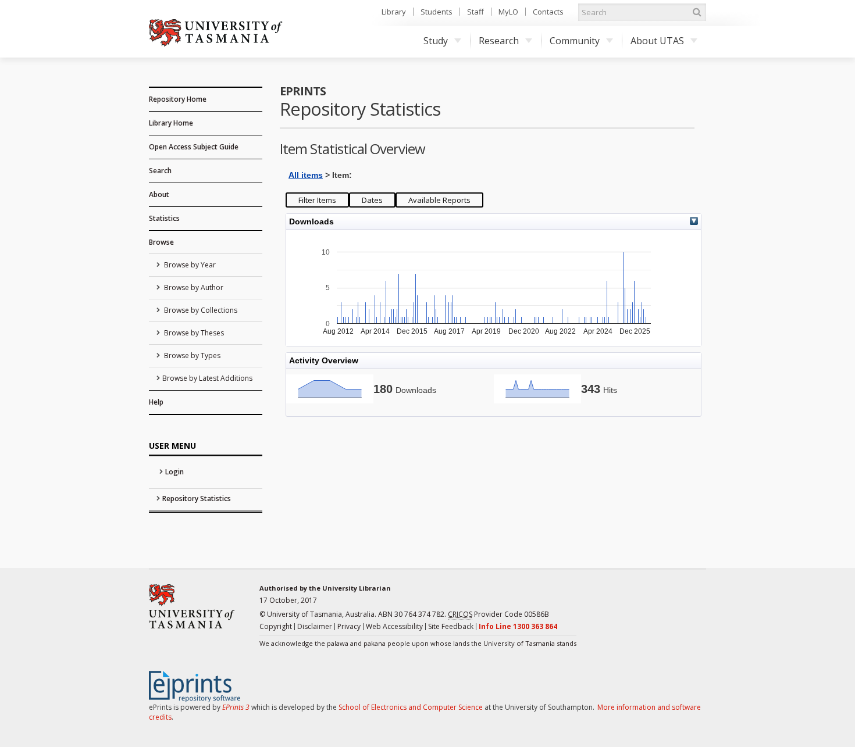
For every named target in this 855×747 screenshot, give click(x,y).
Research (499, 40)
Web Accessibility (394, 626)
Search (160, 171)
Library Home (171, 123)
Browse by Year (189, 265)
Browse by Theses (193, 333)
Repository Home (177, 99)
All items (305, 175)
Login (174, 472)
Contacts (548, 11)
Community (575, 40)
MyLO (508, 11)
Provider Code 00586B (498, 614)
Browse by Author (192, 287)
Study (435, 40)
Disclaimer (314, 626)
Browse (161, 242)
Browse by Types (191, 355)
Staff (475, 11)
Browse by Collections (199, 310)
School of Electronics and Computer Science (411, 707)
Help (156, 402)
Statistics (164, 218)
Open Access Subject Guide (193, 147)
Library (394, 11)
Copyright (275, 626)
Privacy (349, 626)
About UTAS (657, 40)
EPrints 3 (236, 707)
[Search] (696, 12)
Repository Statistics (196, 498)
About (159, 194)
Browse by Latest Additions (207, 378)
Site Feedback (450, 626)
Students (437, 11)
